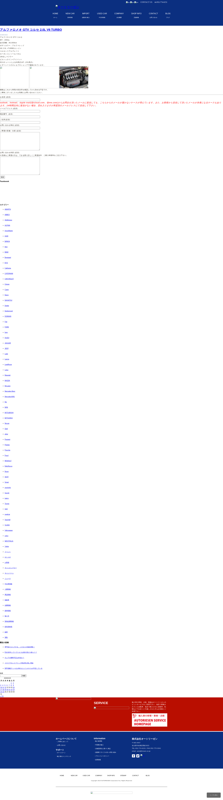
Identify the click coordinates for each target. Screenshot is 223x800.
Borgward (8, 257)
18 (3, 690)
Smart (7, 482)
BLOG (168, 15)
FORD (7, 327)
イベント (8, 552)
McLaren (7, 386)
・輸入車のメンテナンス (63, 756)
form (6, 332)
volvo (6, 536)
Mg (6, 402)
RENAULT (8, 461)
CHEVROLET (9, 279)
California (8, 268)
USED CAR (102, 15)
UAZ (6, 509)
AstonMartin (9, 231)
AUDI (6, 236)
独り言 (7, 616)
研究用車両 (8, 627)
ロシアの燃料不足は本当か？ (14, 658)
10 (1, 687)
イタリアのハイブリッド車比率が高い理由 (19, 663)
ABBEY (7, 215)
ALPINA (7, 225)
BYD (6, 263)
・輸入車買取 (98, 741)
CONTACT (153, 15)
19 (5, 690)
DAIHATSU (8, 300)
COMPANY (119, 15)
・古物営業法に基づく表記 (102, 748)
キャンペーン (9, 573)
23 (14, 690)
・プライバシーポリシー (101, 756)
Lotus (6, 370)
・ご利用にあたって (62, 741)
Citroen (7, 284)
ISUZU (7, 338)
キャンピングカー (11, 568)
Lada (6, 354)
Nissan (7, 423)
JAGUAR (8, 343)
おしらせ (8, 557)
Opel (6, 429)
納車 (6, 632)
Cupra (7, 289)
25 (3, 692)
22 (11, 690)
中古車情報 (8, 584)
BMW (6, 252)
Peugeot (7, 439)
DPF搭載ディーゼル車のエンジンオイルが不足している (23, 668)
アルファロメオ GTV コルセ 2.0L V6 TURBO (31, 29)
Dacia (6, 295)
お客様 (7, 562)
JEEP (7, 348)
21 (9, 690)
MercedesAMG (10, 396)
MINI (6, 407)
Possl (6, 455)
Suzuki (7, 493)
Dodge (7, 306)
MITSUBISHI (9, 413)
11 (3, 687)
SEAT (7, 477)
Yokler (7, 546)
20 (7, 690)
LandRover (8, 364)
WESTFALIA (9, 541)
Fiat (6, 322)
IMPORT (86, 15)
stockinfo (8, 487)
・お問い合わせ (61, 745)
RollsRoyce (8, 466)
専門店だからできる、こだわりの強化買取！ (20, 647)
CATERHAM (9, 273)
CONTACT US (146, 2)
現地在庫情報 (9, 621)
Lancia (7, 359)
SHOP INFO (136, 15)
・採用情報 (97, 760)
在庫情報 (8, 605)
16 (14, 687)
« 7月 (2, 696)
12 (5, 687)
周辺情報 (8, 594)
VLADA (7, 525)
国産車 (7, 600)
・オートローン (61, 752)
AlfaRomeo (8, 220)
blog (6, 247)
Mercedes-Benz (10, 391)
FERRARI (8, 316)
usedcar (7, 514)
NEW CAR (70, 15)
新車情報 (8, 611)
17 (1, 690)
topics (7, 498)
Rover (7, 471)
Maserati (7, 375)
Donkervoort (9, 311)
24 (1, 692)
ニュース (8, 578)
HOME (55, 15)
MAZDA (7, 380)
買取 (6, 637)
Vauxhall (7, 520)
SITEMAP (123, 775)
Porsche (7, 450)
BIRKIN (7, 241)
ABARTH (8, 209)
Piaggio (7, 445)
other (6, 434)
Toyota (7, 504)
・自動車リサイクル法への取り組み (105, 752)
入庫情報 (8, 589)
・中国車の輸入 (99, 745)
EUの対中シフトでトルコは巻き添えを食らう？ (21, 652)
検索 (1, 673)
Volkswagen (9, 530)
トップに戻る (214, 795)
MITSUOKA (9, 418)
